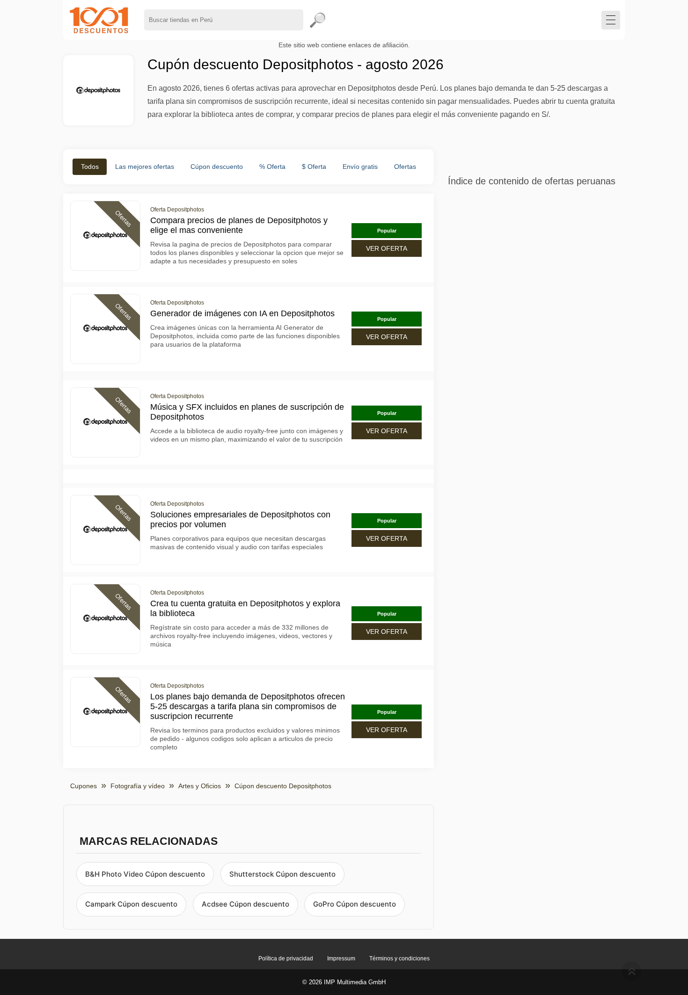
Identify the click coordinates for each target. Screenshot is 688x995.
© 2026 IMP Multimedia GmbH (344, 982)
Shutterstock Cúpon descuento (282, 874)
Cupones (83, 786)
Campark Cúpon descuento (131, 904)
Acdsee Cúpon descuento (245, 904)
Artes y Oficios (199, 786)
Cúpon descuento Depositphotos (282, 786)
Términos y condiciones (399, 958)
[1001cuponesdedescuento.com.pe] (99, 20)
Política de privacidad (285, 958)
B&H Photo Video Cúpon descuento (145, 874)
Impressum (341, 958)
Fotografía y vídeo (137, 786)
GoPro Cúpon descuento (354, 904)
